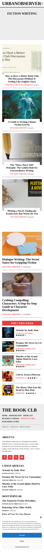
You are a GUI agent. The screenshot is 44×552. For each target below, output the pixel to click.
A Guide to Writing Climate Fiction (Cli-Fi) (22, 123)
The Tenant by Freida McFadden (18, 500)
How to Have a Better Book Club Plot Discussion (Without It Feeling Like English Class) (22, 79)
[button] (41, 517)
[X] (16, 457)
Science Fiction (24, 333)
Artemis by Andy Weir (27, 330)
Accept (22, 535)
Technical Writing (21, 34)
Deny (22, 541)
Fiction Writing (19, 128)
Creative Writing (21, 23)
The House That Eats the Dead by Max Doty (28, 388)
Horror (20, 393)
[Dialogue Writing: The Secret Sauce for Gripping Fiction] (22, 244)
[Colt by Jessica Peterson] (8, 376)
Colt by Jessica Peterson (28, 374)
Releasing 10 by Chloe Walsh (16, 507)
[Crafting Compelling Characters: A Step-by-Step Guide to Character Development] (22, 284)
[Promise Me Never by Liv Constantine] (8, 346)
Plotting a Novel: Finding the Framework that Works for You (22, 212)
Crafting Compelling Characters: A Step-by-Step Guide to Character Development (19, 305)
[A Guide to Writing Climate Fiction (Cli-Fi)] (22, 106)
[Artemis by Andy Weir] (8, 332)
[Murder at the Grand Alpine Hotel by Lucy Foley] (8, 360)
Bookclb (36, 85)
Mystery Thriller (26, 349)
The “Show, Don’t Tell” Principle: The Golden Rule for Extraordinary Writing (22, 168)
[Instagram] (10, 457)
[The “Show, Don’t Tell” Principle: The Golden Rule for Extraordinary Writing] (22, 149)
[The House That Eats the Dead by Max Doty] (8, 390)
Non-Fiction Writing (21, 26)
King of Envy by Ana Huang (16, 514)
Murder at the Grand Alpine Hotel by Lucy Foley (26, 359)
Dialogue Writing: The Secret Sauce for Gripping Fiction (20, 261)
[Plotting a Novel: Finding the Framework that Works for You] (22, 195)
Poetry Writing (21, 30)
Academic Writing (22, 19)
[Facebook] (4, 457)
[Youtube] (22, 457)
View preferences (22, 547)
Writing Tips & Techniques (19, 85)
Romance (21, 378)
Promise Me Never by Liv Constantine (29, 344)
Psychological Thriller (11, 504)
